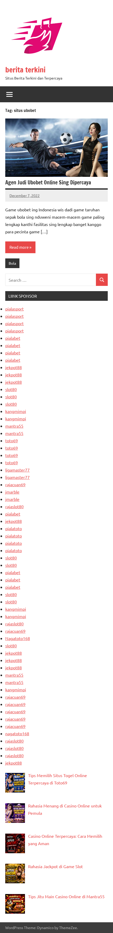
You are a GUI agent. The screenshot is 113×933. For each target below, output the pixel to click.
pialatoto (13, 528)
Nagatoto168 (17, 638)
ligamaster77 (17, 469)
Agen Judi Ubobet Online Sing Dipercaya (48, 182)
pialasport (14, 308)
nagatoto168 (17, 733)
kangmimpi (15, 411)
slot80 (11, 389)
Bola (12, 263)
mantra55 (14, 425)
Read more (19, 247)
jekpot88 (13, 367)
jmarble (12, 491)
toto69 (11, 440)
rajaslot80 (14, 506)
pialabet (12, 338)
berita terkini (25, 70)
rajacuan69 (15, 484)
